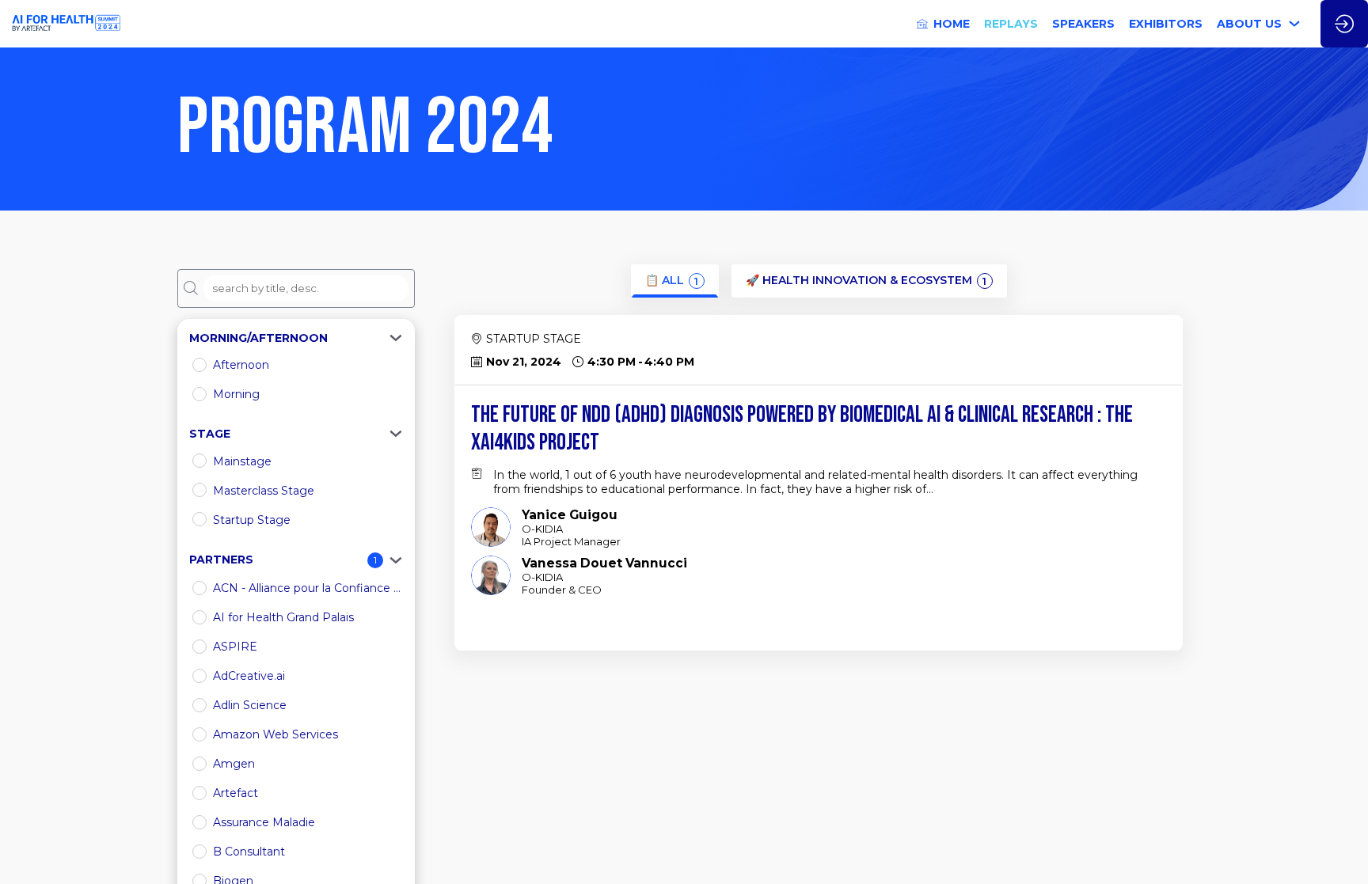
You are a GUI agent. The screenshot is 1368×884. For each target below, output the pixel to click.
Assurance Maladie (264, 822)
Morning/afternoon (258, 338)
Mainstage (242, 461)
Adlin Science (250, 705)
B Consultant (249, 851)
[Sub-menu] (1294, 24)
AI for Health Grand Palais (283, 617)
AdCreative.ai (249, 676)
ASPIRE (235, 646)
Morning (236, 394)
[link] (943, 23)
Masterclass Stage (263, 491)
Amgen (234, 764)
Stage (209, 434)
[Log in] (1344, 23)
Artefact (235, 793)
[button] (296, 338)
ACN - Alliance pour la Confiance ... (307, 588)
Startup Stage (252, 520)
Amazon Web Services (275, 734)
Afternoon (241, 365)
